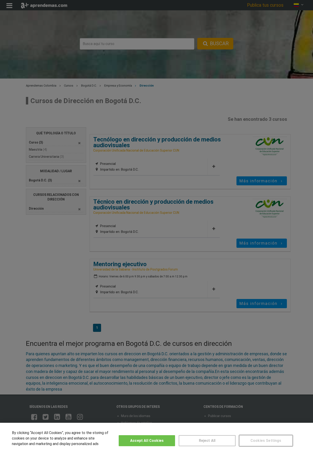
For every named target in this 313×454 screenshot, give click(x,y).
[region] (156, 438)
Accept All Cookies (147, 440)
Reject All (207, 440)
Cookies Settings (265, 440)
